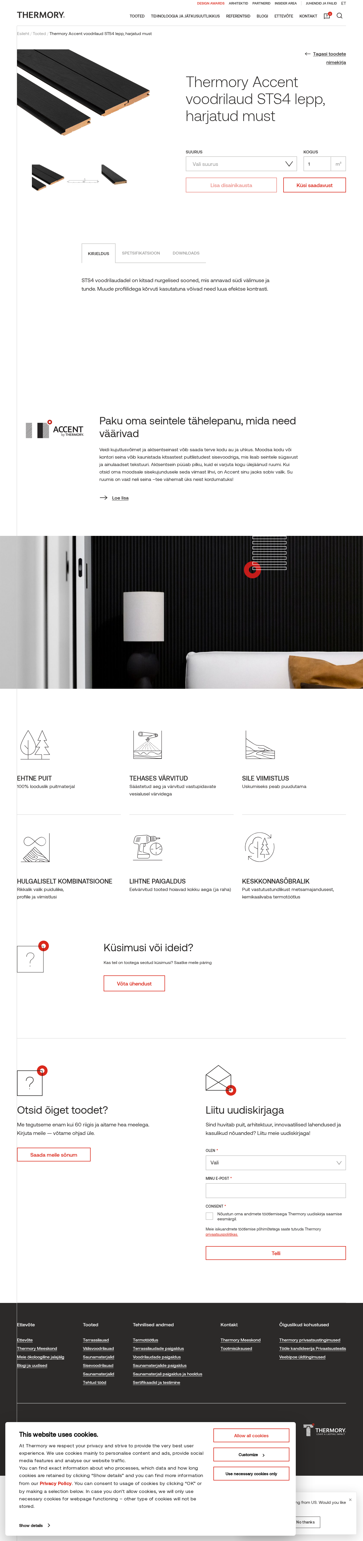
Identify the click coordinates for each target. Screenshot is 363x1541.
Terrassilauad (96, 1339)
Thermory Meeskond (37, 1348)
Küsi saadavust (315, 185)
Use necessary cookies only (251, 1473)
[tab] (99, 253)
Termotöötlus (145, 1339)
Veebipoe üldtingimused (302, 1356)
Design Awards (211, 3)
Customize (248, 1454)
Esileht (23, 33)
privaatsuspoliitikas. (222, 1234)
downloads (186, 252)
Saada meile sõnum (53, 1154)
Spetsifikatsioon (141, 252)
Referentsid (238, 16)
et (343, 3)
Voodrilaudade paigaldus (157, 1356)
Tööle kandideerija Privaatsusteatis (312, 1348)
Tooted (137, 16)
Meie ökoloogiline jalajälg (40, 1356)
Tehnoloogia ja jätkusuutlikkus (185, 16)
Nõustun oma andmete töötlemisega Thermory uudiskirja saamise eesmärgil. (279, 1216)
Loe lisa (120, 498)
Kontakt (308, 16)
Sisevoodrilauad (98, 1365)
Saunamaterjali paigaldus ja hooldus (167, 1373)
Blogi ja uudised (32, 1365)
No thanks (305, 1522)
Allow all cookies (251, 1435)
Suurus (194, 151)
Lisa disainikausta (231, 185)
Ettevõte (284, 16)
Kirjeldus (98, 253)
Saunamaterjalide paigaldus (160, 1365)
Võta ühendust (134, 983)
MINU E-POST (219, 1178)
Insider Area (286, 3)
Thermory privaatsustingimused (309, 1339)
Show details (31, 1525)
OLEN (212, 1150)
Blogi (262, 16)
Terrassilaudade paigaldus (158, 1348)
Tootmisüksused (236, 1348)
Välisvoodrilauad (98, 1348)
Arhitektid (238, 3)
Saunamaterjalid (98, 1356)
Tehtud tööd (94, 1382)
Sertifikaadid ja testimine (156, 1382)
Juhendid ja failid (321, 3)
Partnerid (261, 3)
